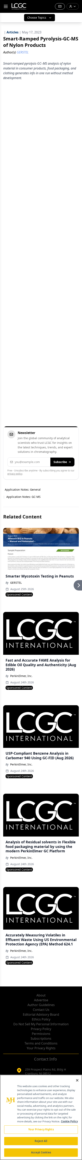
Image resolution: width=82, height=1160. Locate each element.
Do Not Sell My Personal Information (41, 1024)
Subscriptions (41, 1038)
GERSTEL (16, 583)
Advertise (41, 1000)
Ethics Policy (41, 1019)
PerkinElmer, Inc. (21, 676)
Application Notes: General (23, 489)
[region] (41, 1117)
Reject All (41, 1141)
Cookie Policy (69, 1121)
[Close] (77, 1080)
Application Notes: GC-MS (23, 497)
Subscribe (60, 462)
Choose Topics (36, 17)
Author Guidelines (41, 1005)
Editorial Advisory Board (41, 1014)
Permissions (41, 1033)
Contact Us (41, 1009)
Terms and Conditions (41, 1043)
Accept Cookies (41, 1152)
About (41, 995)
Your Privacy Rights (41, 1048)
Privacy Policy (41, 1029)
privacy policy (14, 473)
